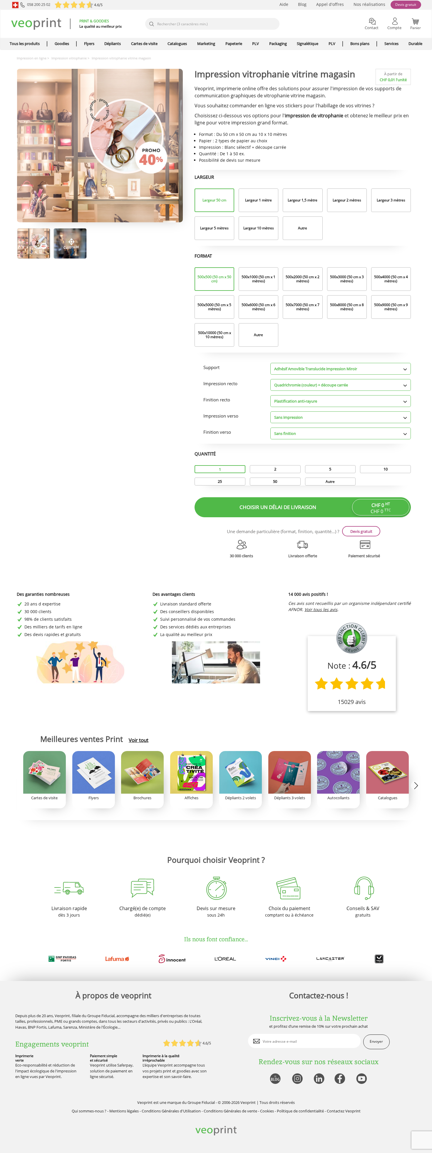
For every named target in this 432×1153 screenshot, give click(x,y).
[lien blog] (275, 1079)
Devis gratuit (405, 4)
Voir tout (138, 740)
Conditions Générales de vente (230, 1111)
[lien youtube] (362, 1079)
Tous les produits (25, 43)
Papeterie (233, 43)
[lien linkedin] (318, 1079)
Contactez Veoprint (344, 1111)
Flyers (89, 43)
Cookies (267, 1111)
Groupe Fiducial (201, 1102)
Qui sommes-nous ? (89, 1111)
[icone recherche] (151, 24)
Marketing (206, 43)
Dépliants (112, 43)
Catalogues (177, 43)
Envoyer (376, 1041)
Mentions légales (124, 1111)
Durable (415, 43)
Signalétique (307, 43)
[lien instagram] (296, 1079)
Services (391, 43)
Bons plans (359, 43)
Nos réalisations (369, 4)
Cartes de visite (144, 43)
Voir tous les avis (320, 609)
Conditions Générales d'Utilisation (171, 1111)
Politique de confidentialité (300, 1111)
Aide (283, 4)
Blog (302, 4)
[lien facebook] (340, 1079)
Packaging (278, 43)
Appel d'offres (330, 4)
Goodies (62, 43)
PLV (255, 43)
